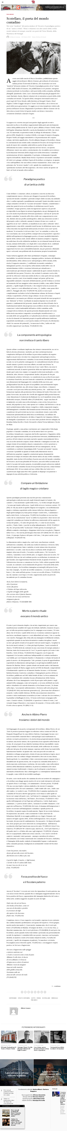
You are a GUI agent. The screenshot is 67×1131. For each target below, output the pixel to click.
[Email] (45, 992)
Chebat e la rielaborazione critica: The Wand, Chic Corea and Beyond (16, 1122)
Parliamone (10, 14)
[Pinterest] (32, 992)
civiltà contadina (24, 998)
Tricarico (34, 1000)
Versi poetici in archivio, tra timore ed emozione (57, 1048)
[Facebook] (22, 992)
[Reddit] (41, 992)
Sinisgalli (54, 998)
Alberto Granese (15, 37)
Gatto (33, 998)
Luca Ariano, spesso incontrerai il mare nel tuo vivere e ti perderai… (41, 1049)
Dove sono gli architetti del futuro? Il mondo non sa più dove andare (16, 1113)
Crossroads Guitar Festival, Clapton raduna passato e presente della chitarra (63, 1098)
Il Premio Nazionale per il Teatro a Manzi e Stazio (8, 1048)
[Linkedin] (35, 992)
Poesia (39, 998)
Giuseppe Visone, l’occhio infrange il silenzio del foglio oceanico (24, 1049)
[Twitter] (28, 992)
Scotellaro (46, 998)
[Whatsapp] (38, 992)
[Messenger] (25, 992)
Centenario (13, 998)
